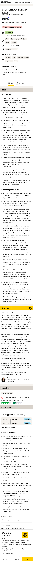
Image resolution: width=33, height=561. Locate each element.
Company (22, 83)
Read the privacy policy (7, 553)
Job (12, 83)
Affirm (5, 12)
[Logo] (6, 2)
